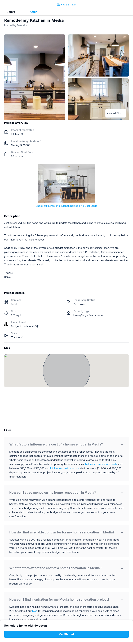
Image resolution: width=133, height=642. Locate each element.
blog (34, 610)
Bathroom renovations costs (101, 464)
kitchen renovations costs (64, 468)
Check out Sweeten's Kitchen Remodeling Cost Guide (66, 205)
